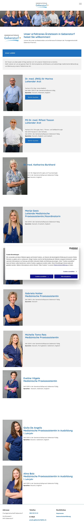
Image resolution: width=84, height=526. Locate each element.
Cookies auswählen (69, 271)
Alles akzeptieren (66, 276)
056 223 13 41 (33, 513)
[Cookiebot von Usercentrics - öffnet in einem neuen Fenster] (70, 248)
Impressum (60, 513)
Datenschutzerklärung (60, 265)
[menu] (80, 4)
